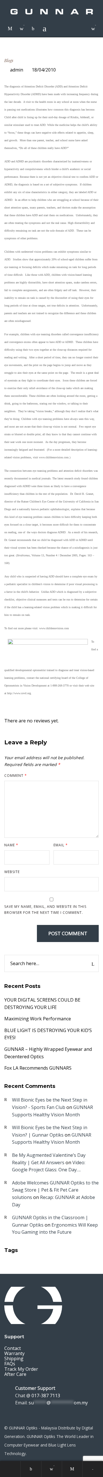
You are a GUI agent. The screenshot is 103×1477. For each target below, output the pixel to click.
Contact (12, 1348)
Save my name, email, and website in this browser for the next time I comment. (45, 909)
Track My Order (21, 1369)
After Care (15, 1374)
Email (61, 845)
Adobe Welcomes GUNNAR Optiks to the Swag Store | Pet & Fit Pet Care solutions (55, 1190)
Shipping (13, 1358)
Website (12, 871)
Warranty (14, 1353)
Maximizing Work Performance (37, 1019)
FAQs (9, 1363)
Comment (15, 775)
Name (11, 845)
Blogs (8, 60)
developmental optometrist (31, 670)
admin (16, 70)
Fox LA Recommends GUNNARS (38, 1068)
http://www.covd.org (19, 693)
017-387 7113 (45, 1395)
